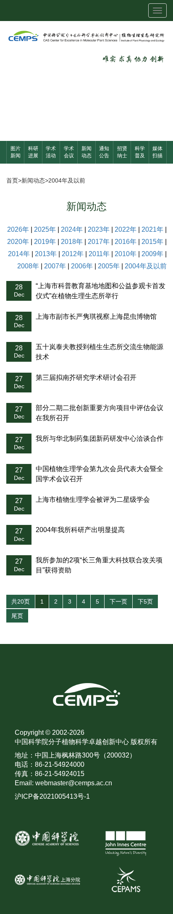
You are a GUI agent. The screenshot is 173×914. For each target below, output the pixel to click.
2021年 (152, 229)
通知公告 (104, 152)
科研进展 (33, 152)
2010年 (125, 253)
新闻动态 (86, 152)
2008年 (28, 266)
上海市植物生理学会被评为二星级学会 (93, 499)
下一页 (118, 601)
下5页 (145, 601)
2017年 (99, 241)
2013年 (46, 253)
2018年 (72, 241)
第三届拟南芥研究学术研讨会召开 (86, 377)
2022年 (125, 229)
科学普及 (140, 152)
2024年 (72, 229)
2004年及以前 (66, 180)
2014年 (19, 253)
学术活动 (51, 152)
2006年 (82, 266)
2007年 (55, 266)
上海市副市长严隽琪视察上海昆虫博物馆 (96, 316)
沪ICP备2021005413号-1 (52, 796)
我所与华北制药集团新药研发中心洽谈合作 (99, 438)
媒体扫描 (157, 152)
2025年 (45, 229)
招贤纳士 (122, 152)
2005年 (109, 266)
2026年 (18, 229)
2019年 (45, 241)
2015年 (152, 241)
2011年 (99, 253)
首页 (12, 180)
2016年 (125, 241)
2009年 (152, 253)
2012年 (73, 253)
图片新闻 (15, 152)
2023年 (99, 229)
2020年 (18, 241)
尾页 (17, 615)
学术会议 (69, 152)
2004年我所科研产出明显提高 (80, 529)
